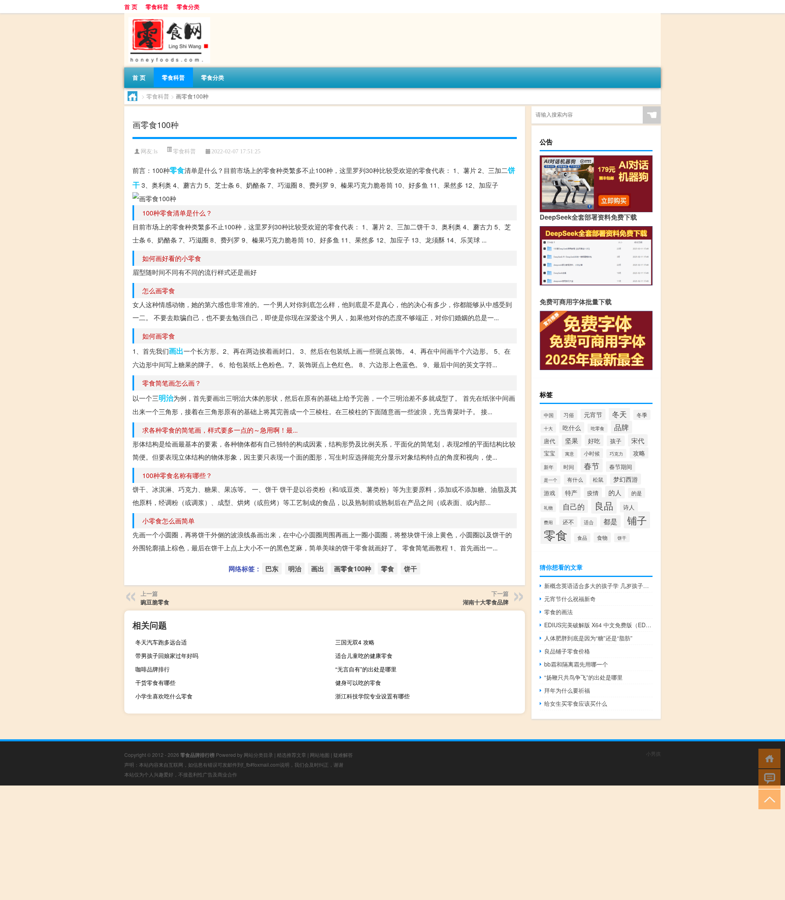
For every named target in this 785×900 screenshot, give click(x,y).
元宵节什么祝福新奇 (570, 599)
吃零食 (597, 428)
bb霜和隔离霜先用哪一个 (576, 664)
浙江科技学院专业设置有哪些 (372, 696)
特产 (571, 492)
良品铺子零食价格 (567, 651)
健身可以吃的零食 (358, 682)
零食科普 (157, 6)
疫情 (593, 493)
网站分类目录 (258, 754)
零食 (177, 170)
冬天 (619, 414)
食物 (602, 537)
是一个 (550, 480)
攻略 (639, 453)
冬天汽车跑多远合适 (161, 642)
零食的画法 (558, 612)
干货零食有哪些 (155, 682)
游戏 (549, 493)
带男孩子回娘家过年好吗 (166, 655)
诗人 (629, 507)
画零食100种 (352, 568)
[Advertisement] (245, 843)
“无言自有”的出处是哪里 (366, 669)
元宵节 (593, 414)
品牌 (621, 427)
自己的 (574, 506)
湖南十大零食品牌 (486, 602)
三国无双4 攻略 (355, 642)
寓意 (569, 453)
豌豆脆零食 (155, 602)
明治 (166, 398)
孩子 (615, 441)
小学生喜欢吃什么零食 (164, 696)
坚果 (571, 440)
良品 (603, 505)
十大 (548, 428)
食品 (582, 537)
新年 (549, 467)
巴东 (271, 568)
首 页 (130, 6)
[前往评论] (767, 778)
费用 (548, 522)
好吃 (594, 440)
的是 (636, 493)
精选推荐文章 (291, 754)
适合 (589, 521)
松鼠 (598, 479)
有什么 (575, 479)
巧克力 (616, 453)
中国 (549, 414)
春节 (591, 465)
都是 (610, 521)
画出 (176, 351)
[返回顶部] (767, 799)
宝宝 (549, 453)
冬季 (642, 415)
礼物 (548, 508)
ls (155, 151)
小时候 (592, 453)
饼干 (410, 568)
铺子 (637, 520)
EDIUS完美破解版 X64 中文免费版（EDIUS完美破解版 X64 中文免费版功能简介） (598, 625)
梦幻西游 (625, 479)
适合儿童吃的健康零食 (363, 655)
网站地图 (320, 754)
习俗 (568, 415)
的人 (614, 492)
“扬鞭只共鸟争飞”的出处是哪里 (583, 677)
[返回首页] (767, 758)
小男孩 (653, 753)
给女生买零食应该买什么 (575, 703)
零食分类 (188, 6)
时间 (568, 467)
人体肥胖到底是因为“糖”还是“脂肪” (588, 638)
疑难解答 (343, 754)
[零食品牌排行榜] (167, 16)
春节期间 (620, 466)
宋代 (637, 440)
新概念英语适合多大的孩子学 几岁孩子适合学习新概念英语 (598, 585)
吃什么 (572, 427)
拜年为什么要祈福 (567, 690)
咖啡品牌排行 (152, 669)
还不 (568, 522)
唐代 (549, 441)
